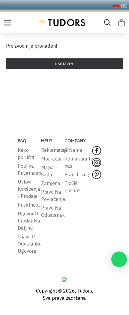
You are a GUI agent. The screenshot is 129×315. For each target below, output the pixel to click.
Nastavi (62, 63)
